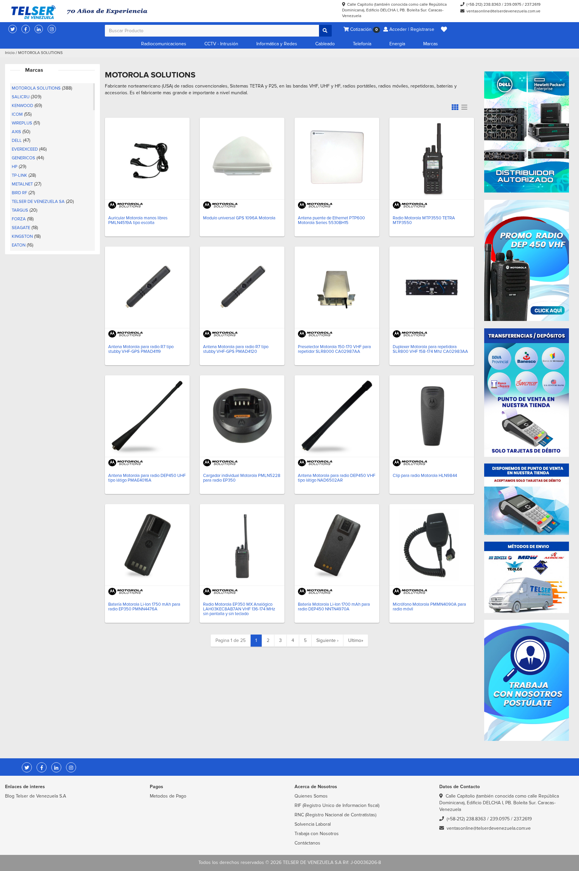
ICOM (17, 114)
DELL (17, 140)
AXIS (16, 131)
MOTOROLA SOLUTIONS (36, 88)
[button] (444, 29)
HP (14, 166)
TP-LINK (19, 175)
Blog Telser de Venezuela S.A (35, 796)
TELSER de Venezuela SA (38, 201)
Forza (19, 219)
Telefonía (362, 44)
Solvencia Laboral (313, 824)
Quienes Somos (311, 796)
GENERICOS (23, 158)
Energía (397, 44)
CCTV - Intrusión (221, 44)
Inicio (10, 52)
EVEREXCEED (25, 149)
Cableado (325, 44)
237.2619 (532, 4)
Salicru (20, 97)
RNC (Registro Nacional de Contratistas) (335, 815)
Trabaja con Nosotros (317, 833)
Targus (20, 210)
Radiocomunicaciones (163, 44)
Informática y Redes (276, 44)
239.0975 (512, 4)
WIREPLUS (22, 123)
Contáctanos (307, 843)
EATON (18, 245)
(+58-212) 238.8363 (483, 4)
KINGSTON (22, 236)
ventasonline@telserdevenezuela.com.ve (503, 11)
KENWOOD (22, 105)
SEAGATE (21, 227)
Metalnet (22, 184)
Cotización (363, 29)
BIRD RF (19, 193)
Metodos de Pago (168, 796)
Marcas (430, 44)
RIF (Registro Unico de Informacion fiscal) (337, 805)
